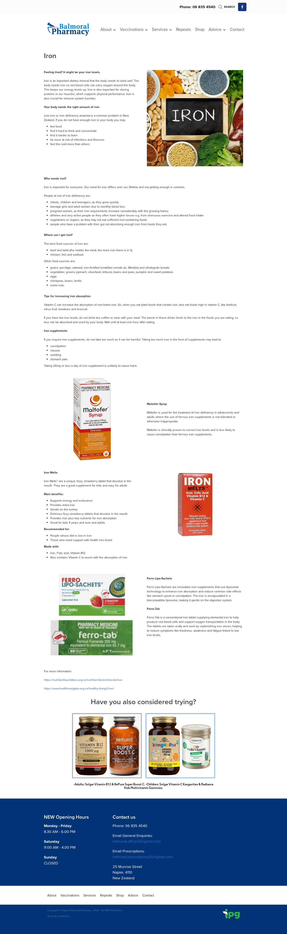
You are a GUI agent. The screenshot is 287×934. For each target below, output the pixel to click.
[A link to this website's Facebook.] (242, 7)
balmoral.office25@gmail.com (137, 841)
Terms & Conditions (58, 916)
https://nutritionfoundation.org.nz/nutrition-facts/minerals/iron (83, 680)
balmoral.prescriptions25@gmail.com (143, 856)
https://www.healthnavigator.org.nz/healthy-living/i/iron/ (79, 688)
